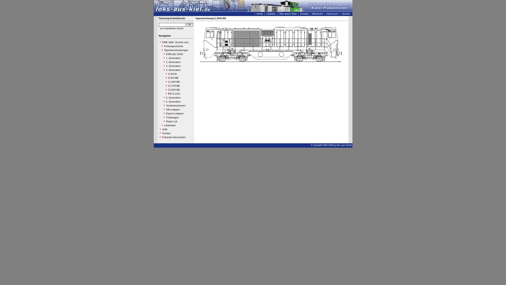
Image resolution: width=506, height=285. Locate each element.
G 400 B (172, 74)
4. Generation (173, 70)
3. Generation (173, 66)
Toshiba (166, 133)
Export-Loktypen (175, 113)
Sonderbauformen (176, 105)
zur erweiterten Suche (171, 28)
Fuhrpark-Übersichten (174, 137)
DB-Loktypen (173, 109)
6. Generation (173, 101)
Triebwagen (172, 117)
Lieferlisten (170, 125)
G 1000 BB (174, 82)
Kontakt (304, 13)
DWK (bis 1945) (174, 54)
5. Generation (173, 97)
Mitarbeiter (317, 13)
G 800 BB (173, 78)
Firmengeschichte (173, 46)
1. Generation (173, 58)
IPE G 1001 (174, 93)
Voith (164, 129)
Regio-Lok (171, 121)
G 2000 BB (174, 89)
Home (260, 13)
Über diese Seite (288, 13)
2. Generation (173, 62)
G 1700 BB (174, 86)
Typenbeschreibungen (176, 50)
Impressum (332, 13)
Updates (271, 13)
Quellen (346, 13)
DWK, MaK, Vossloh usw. (175, 42)
